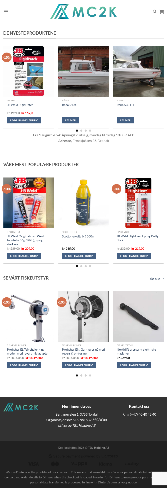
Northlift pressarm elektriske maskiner (136, 351)
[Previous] (10, 81)
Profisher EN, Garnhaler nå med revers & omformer (83, 351)
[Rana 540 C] (83, 71)
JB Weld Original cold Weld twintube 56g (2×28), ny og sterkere (25, 240)
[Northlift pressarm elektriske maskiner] (138, 316)
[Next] (157, 81)
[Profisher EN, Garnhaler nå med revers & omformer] (83, 316)
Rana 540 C (69, 105)
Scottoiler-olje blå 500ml (78, 236)
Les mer (70, 120)
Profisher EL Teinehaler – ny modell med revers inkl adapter (28, 351)
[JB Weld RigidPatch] (28, 71)
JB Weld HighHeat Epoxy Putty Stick (138, 238)
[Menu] (5, 11)
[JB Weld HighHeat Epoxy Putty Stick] (138, 202)
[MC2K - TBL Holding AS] (83, 11)
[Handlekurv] (161, 11)
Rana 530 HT (125, 105)
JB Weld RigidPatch (20, 105)
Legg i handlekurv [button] (24, 120)
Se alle (155, 278)
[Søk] (154, 11)
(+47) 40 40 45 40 (143, 414)
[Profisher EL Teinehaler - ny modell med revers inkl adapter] (28, 316)
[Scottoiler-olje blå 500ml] (83, 202)
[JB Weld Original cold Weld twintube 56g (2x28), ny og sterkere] (28, 202)
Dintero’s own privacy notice (117, 482)
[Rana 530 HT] (138, 71)
